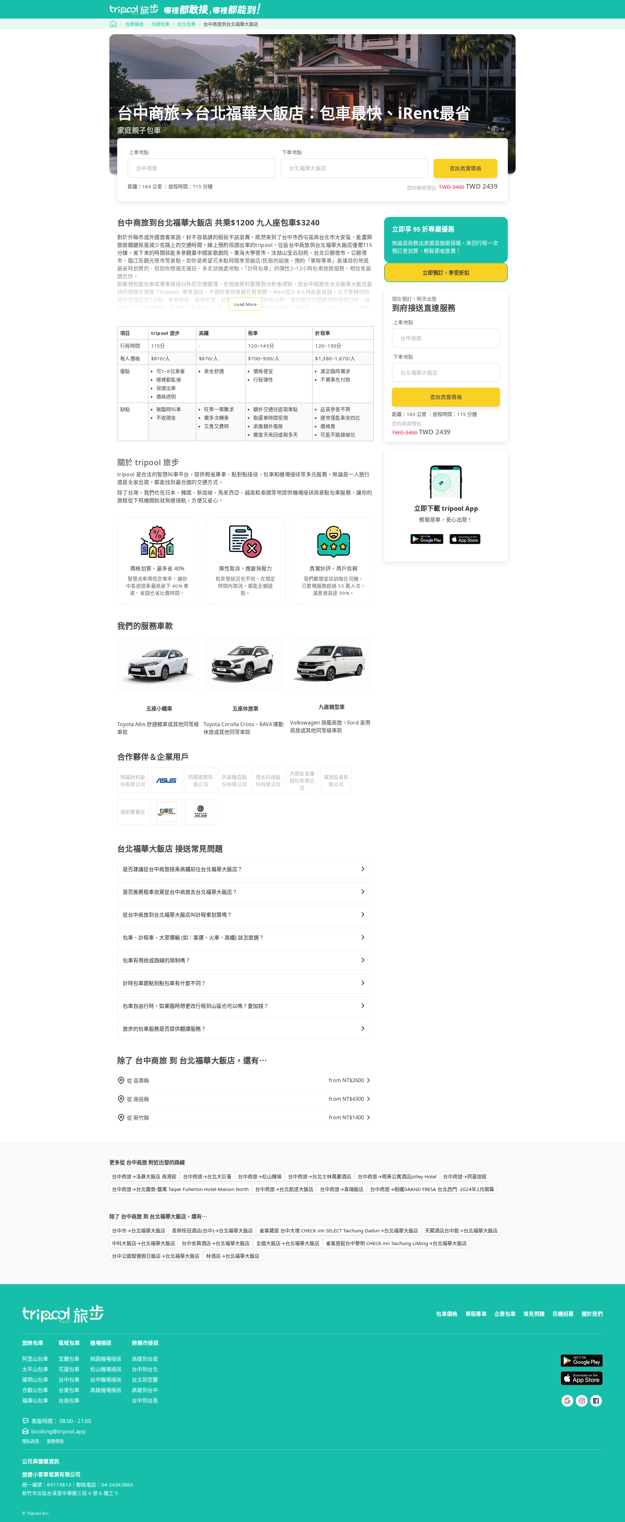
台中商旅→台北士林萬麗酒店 (319, 1176)
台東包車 (69, 1390)
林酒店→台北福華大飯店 (232, 1256)
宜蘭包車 (69, 1358)
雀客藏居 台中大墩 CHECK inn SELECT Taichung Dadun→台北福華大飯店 (338, 1230)
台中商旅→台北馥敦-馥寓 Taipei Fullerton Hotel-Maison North (180, 1189)
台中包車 (69, 1379)
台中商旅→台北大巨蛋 (207, 1176)
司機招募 (563, 1313)
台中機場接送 (105, 1379)
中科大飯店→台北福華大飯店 (143, 1243)
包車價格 (446, 1313)
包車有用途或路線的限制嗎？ (156, 960)
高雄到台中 (145, 1390)
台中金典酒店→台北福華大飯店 (216, 1243)
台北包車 (186, 24)
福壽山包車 (35, 1400)
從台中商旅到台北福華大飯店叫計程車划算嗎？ (177, 914)
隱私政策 (30, 1441)
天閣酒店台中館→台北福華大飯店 (461, 1230)
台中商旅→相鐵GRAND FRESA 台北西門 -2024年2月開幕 (432, 1189)
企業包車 (505, 1313)
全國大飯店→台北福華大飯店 (287, 1243)
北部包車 (160, 24)
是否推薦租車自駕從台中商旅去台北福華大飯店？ (180, 892)
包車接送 (134, 24)
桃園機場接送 (105, 1358)
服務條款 (55, 1441)
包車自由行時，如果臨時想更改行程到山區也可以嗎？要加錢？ (196, 1006)
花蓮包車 (69, 1369)
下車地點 (292, 152)
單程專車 (476, 1313)
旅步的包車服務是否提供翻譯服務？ (164, 1028)
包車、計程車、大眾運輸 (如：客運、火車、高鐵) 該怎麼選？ (193, 937)
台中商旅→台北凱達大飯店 (284, 1189)
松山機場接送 (105, 1369)
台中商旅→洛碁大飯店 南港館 (144, 1176)
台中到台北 (145, 1369)
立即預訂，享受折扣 (446, 272)
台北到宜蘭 (145, 1379)
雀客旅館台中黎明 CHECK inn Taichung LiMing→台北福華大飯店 (396, 1243)
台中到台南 (145, 1400)
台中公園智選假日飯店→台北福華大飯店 (156, 1256)
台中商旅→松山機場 (260, 1176)
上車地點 (139, 152)
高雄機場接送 (105, 1390)
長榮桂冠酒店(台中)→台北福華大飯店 (212, 1230)
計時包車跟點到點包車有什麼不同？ (164, 983)
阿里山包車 (35, 1358)
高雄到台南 (145, 1358)
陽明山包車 (35, 1379)
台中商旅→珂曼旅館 (465, 1176)
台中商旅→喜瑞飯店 (342, 1189)
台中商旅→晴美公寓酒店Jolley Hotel (397, 1176)
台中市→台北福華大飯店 (138, 1230)
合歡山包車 (35, 1390)
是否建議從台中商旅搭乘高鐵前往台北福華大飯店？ (183, 869)
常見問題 (534, 1313)
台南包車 (69, 1400)
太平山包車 (35, 1369)
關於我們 (592, 1313)
